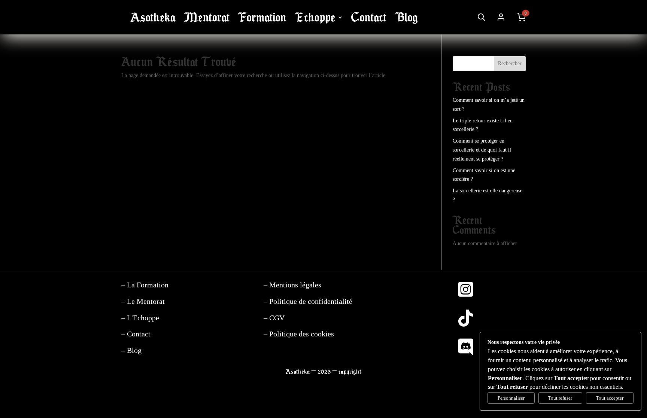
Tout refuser (560, 398)
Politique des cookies (300, 334)
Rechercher (510, 63)
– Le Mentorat (143, 301)
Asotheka (153, 17)
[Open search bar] (481, 17)
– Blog (131, 350)
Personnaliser (511, 398)
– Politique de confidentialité (308, 301)
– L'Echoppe (140, 318)
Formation (262, 17)
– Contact (136, 334)
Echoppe (315, 17)
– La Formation (144, 285)
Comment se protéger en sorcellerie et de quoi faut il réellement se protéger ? (482, 150)
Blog (406, 17)
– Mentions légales (292, 285)
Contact (369, 17)
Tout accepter (609, 398)
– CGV (274, 318)
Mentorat (206, 17)
